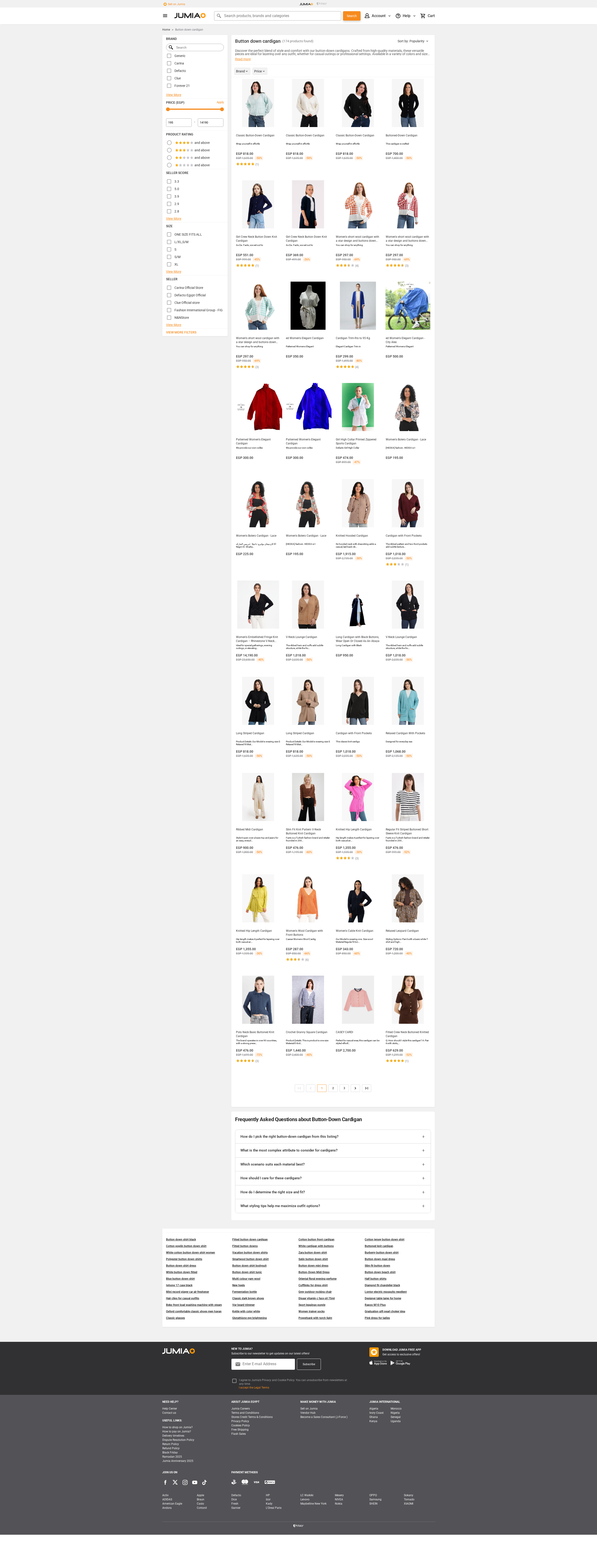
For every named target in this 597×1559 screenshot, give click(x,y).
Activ (165, 1495)
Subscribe (309, 1364)
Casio (200, 1503)
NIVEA (339, 1499)
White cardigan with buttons (316, 1246)
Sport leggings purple (311, 1305)
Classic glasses (175, 1318)
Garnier (235, 1507)
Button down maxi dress (380, 1259)
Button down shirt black (181, 1239)
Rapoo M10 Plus (375, 1305)
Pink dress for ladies (377, 1318)
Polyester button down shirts (184, 1259)
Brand (240, 71)
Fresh (234, 1503)
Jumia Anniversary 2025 (177, 1461)
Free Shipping (240, 1429)
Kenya (373, 1421)
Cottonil (202, 1507)
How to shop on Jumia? (177, 1427)
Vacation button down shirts (250, 1252)
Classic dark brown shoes (248, 1298)
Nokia (338, 1503)
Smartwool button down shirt (250, 1259)
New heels (238, 1285)
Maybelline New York (313, 1503)
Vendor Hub (308, 1412)
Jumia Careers (240, 1408)
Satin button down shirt (313, 1259)
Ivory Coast (376, 1412)
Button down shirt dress (181, 1265)
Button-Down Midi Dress (314, 1272)
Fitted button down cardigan (250, 1239)
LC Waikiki (306, 1495)
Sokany (408, 1495)
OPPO (373, 1495)
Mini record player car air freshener (187, 1291)
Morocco (396, 1408)
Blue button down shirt (180, 1278)
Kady (269, 1503)
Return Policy (170, 1444)
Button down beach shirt (380, 1272)
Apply (220, 102)
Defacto (236, 1495)
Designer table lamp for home (383, 1298)
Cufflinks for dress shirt (313, 1285)
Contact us (169, 1412)
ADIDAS (167, 1499)
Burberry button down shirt (382, 1252)
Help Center (169, 1408)
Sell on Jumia (176, 4)
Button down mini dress (313, 1265)
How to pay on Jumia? (176, 1431)
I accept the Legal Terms (254, 1387)
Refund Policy (171, 1448)
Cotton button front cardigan (316, 1239)
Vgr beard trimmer (243, 1305)
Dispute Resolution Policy (178, 1440)
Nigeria (395, 1412)
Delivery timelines (173, 1435)
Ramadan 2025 (172, 1456)
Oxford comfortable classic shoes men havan (194, 1311)
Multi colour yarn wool (246, 1278)
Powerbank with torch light (315, 1318)
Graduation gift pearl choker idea (385, 1311)
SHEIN (373, 1503)
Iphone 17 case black (179, 1285)
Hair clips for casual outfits (182, 1298)
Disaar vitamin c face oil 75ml (316, 1298)
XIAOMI (408, 1503)
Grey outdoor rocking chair (315, 1291)
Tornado (409, 1499)
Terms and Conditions (245, 1412)
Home (166, 29)
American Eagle (172, 1503)
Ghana (373, 1417)
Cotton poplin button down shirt (186, 1246)
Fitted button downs (245, 1246)
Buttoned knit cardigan (379, 1246)
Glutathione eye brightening (249, 1318)
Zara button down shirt (312, 1252)
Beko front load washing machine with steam (194, 1305)
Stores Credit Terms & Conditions (252, 1417)
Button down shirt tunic (247, 1272)
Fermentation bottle (244, 1291)
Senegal (396, 1417)
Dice (234, 1499)
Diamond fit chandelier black (382, 1285)
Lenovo (304, 1499)
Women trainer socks (311, 1311)
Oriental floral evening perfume (317, 1278)
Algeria (373, 1408)
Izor (268, 1499)
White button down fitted (181, 1272)
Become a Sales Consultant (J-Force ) (323, 1417)
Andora (167, 1507)
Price (258, 71)
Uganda (396, 1421)
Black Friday (170, 1452)
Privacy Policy (240, 1421)
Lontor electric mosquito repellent (386, 1291)
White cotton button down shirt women (190, 1252)
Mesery (339, 1495)
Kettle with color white (246, 1311)
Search (352, 16)
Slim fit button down (377, 1265)
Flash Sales (238, 1433)
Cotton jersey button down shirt (384, 1239)
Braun (200, 1499)
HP (268, 1495)
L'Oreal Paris (273, 1507)
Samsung (375, 1499)
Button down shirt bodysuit (249, 1265)
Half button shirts (375, 1278)
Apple (200, 1495)
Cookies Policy (240, 1425)
